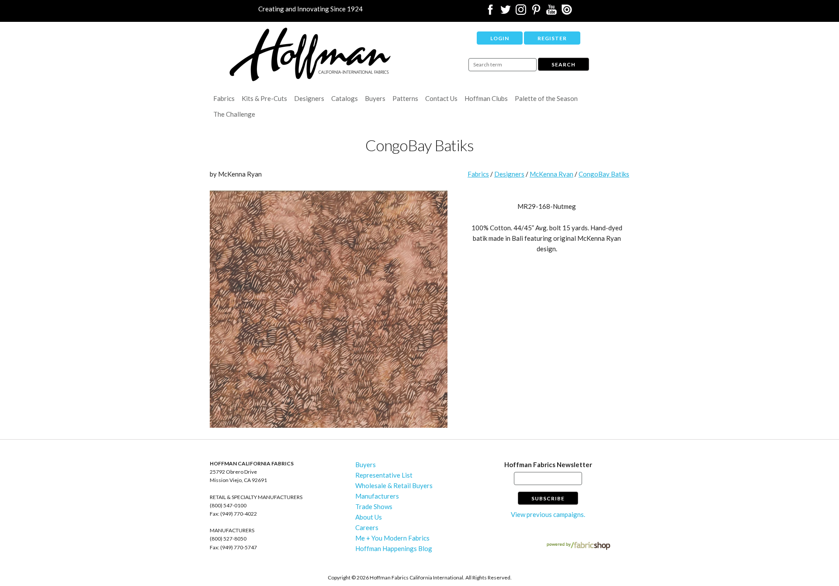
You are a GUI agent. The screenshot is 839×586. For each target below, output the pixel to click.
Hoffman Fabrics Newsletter (548, 464)
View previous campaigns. (548, 514)
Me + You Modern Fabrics (392, 538)
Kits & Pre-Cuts (264, 98)
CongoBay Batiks (604, 174)
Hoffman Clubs (486, 98)
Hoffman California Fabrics (310, 54)
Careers (366, 527)
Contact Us (441, 98)
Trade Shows (373, 506)
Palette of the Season (546, 98)
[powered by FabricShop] (578, 546)
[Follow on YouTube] (551, 12)
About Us (368, 517)
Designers (309, 98)
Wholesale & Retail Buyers (394, 485)
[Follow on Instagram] (521, 12)
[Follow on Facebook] (490, 12)
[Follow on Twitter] (505, 12)
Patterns (405, 98)
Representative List (384, 475)
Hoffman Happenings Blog (393, 548)
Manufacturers (377, 496)
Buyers (375, 98)
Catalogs (344, 98)
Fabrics (224, 98)
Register (552, 38)
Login (499, 38)
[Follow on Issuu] (567, 12)
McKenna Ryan (551, 174)
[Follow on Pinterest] (536, 12)
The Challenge (234, 114)
